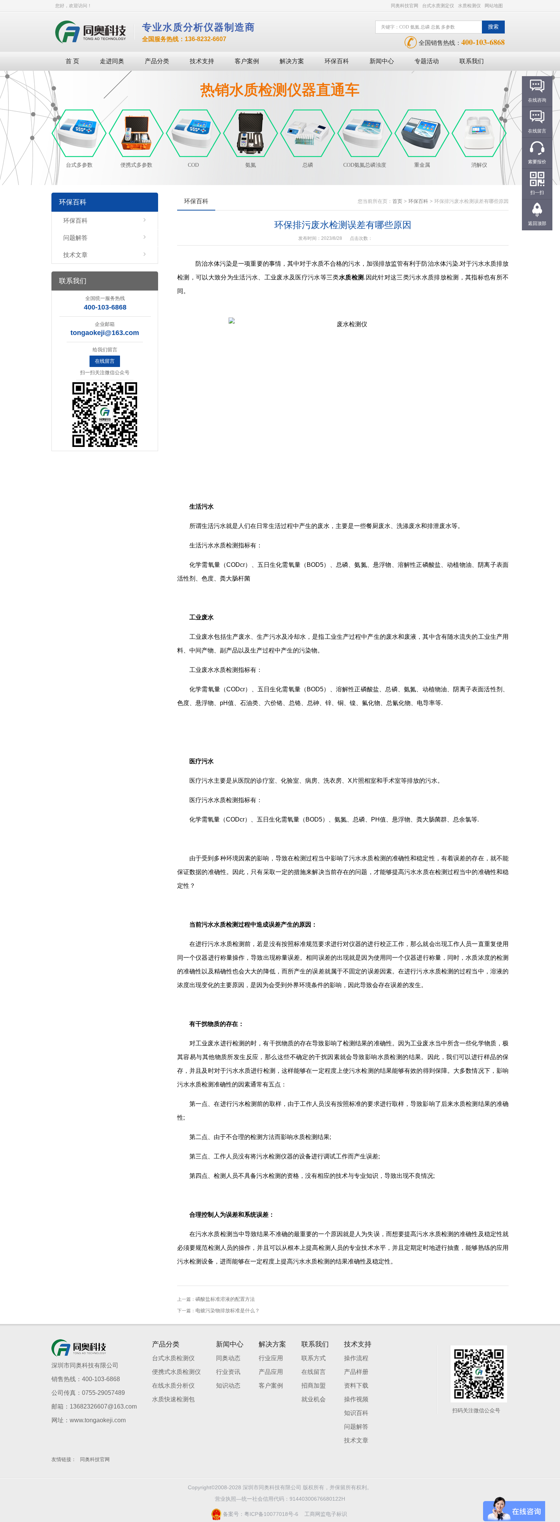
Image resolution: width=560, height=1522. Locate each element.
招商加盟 (313, 1385)
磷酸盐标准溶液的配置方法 (225, 1299)
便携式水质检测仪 (176, 1372)
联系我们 (471, 61)
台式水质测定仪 (438, 5)
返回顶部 (537, 223)
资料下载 (356, 1385)
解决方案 (292, 61)
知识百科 (356, 1413)
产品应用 (271, 1372)
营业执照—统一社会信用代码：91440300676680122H (280, 1499)
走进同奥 (112, 61)
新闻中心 (382, 61)
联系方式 (313, 1358)
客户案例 (247, 61)
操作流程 (356, 1358)
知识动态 (228, 1385)
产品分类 (157, 61)
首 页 (72, 61)
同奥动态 (228, 1358)
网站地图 (494, 5)
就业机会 (313, 1399)
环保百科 (337, 61)
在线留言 (105, 361)
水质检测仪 (469, 5)
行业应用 (271, 1358)
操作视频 (356, 1399)
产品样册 (356, 1372)
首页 (397, 201)
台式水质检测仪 (173, 1358)
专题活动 (426, 61)
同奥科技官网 (404, 5)
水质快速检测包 (173, 1399)
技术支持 (202, 61)
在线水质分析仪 (173, 1385)
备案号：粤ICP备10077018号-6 (259, 1514)
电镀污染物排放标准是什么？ (227, 1310)
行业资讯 (228, 1372)
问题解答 (75, 238)
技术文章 (75, 255)
